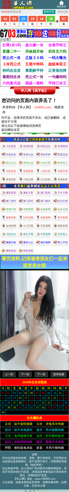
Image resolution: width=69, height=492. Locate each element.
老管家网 (28, 209)
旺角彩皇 (11, 154)
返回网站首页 (10, 129)
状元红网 (63, 200)
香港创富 (11, 179)
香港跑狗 (63, 146)
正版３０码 (34, 58)
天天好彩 (45, 179)
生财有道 (11, 171)
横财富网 (63, 225)
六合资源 (11, 146)
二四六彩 (45, 171)
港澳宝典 (11, 209)
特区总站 (45, 146)
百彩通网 (45, 225)
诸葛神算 (11, 217)
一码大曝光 (57, 58)
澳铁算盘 (11, 250)
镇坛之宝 (11, 162)
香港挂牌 (28, 146)
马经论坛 (11, 234)
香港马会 (28, 154)
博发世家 (45, 154)
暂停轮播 (58, 374)
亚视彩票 (28, 171)
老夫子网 (28, 234)
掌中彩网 (63, 217)
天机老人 (63, 234)
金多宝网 (63, 209)
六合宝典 (45, 162)
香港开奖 (63, 171)
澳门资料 (11, 200)
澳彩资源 (11, 192)
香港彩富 (63, 179)
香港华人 (63, 162)
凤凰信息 (63, 154)
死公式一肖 (11, 58)
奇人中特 (63, 242)
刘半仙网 (28, 217)
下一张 (25, 374)
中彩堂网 (45, 234)
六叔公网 (28, 179)
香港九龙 (28, 162)
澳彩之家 (28, 192)
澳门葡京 (45, 200)
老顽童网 (45, 209)
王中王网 (63, 192)
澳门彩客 (45, 192)
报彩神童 (28, 250)
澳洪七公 (28, 242)
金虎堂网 (11, 225)
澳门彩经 (28, 200)
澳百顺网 (45, 242)
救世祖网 (45, 217)
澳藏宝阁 (11, 242)
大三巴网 (28, 225)
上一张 (9, 374)
